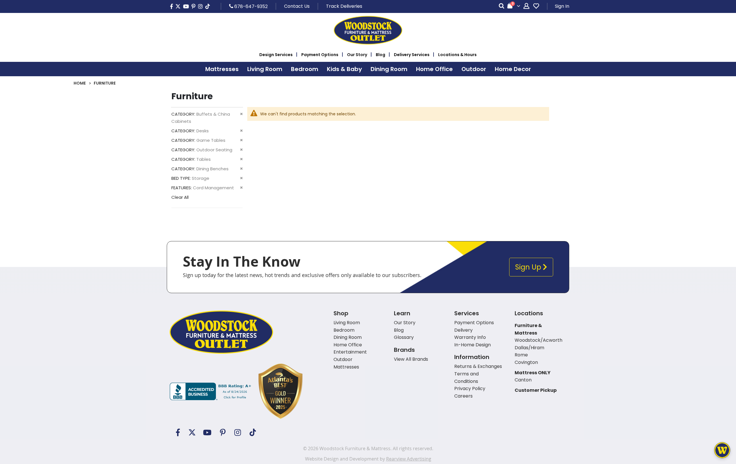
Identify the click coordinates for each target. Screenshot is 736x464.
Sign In (562, 6)
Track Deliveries (344, 6)
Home (80, 83)
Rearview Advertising (408, 459)
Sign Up (529, 267)
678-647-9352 (250, 6)
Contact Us (297, 6)
